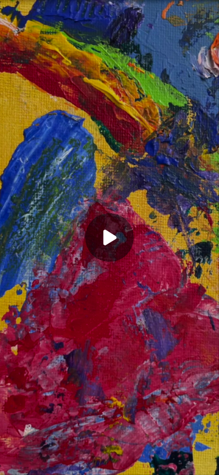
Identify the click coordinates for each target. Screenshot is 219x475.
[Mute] (90, 463)
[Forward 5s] (70, 463)
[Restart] (12, 463)
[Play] (51, 463)
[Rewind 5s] (31, 463)
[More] (188, 463)
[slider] (109, 449)
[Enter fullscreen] (207, 463)
